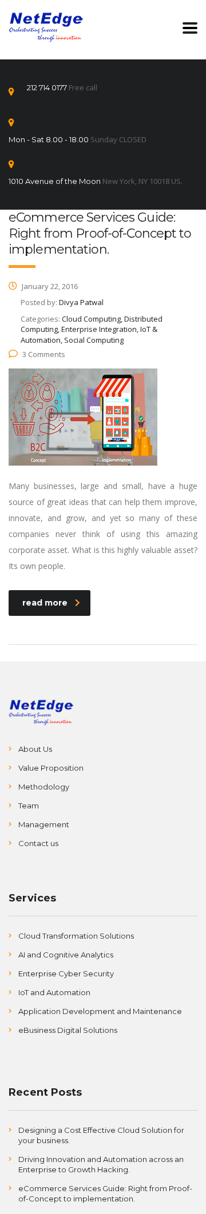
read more (45, 603)
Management (43, 824)
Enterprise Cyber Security (66, 973)
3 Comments (43, 354)
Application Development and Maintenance (100, 1011)
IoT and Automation (54, 992)
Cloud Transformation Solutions (76, 935)
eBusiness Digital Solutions (67, 1030)
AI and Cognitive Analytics (65, 954)
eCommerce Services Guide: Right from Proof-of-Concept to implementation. (105, 1193)
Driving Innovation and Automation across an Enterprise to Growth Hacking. (101, 1164)
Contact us (38, 843)
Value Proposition (51, 767)
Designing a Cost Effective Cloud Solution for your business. (101, 1135)
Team (28, 805)
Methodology (43, 786)
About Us (35, 749)
